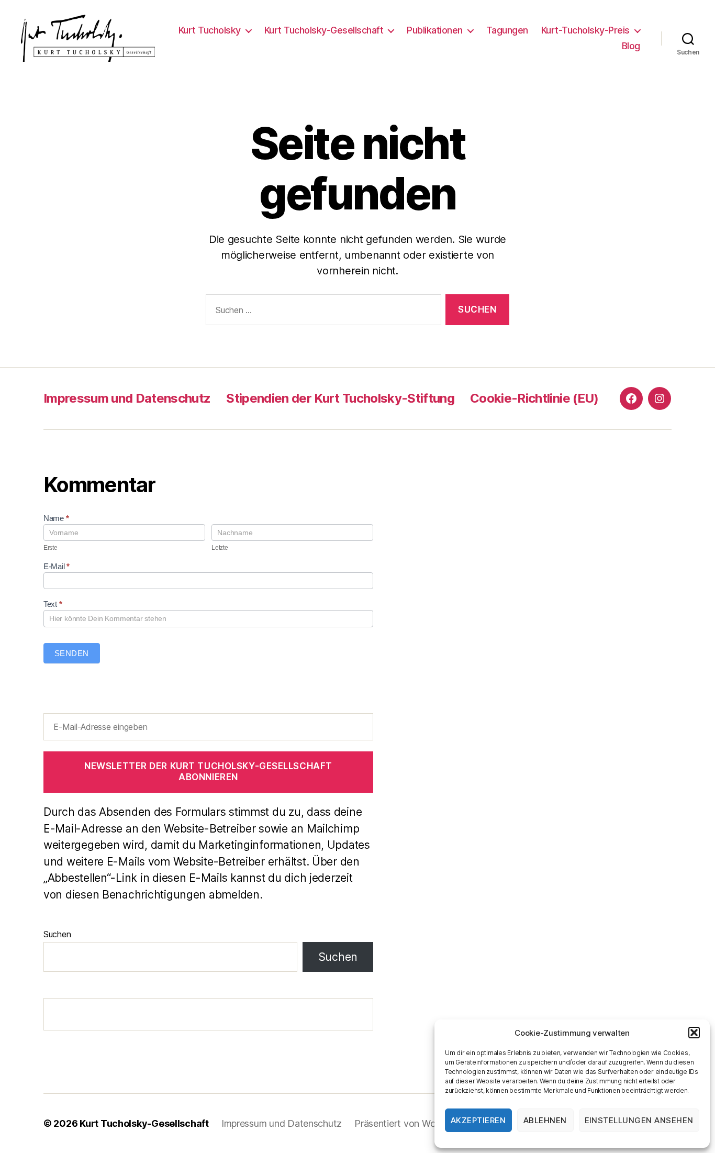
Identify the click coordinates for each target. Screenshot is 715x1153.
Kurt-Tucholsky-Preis (585, 30)
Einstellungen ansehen (639, 1120)
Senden (71, 653)
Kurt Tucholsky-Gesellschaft (324, 30)
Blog (631, 45)
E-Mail (56, 566)
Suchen (57, 934)
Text (52, 604)
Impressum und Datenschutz (126, 398)
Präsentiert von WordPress (410, 1123)
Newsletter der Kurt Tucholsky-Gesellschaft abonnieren (208, 771)
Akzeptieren (478, 1120)
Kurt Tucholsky (209, 30)
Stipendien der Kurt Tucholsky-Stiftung (340, 398)
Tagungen (507, 30)
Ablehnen (545, 1120)
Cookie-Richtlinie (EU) (534, 398)
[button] (694, 1032)
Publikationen (435, 30)
